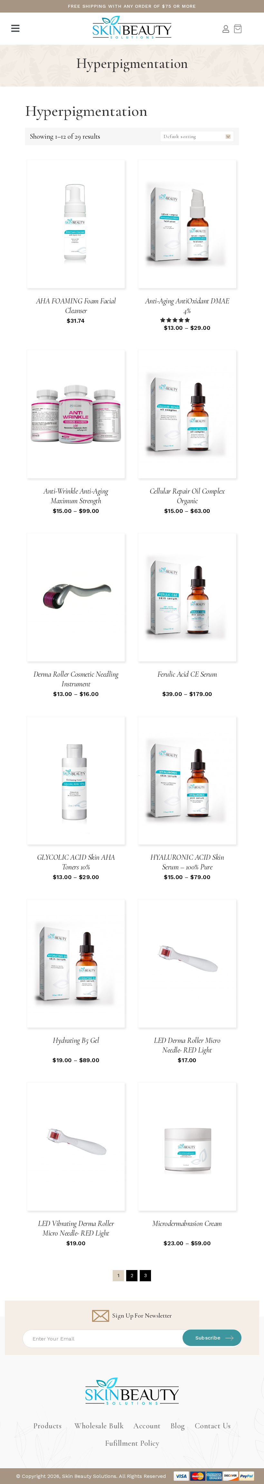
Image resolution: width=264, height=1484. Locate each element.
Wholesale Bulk (99, 1426)
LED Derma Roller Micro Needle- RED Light (187, 1045)
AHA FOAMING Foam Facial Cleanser (76, 305)
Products (47, 1426)
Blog (177, 1426)
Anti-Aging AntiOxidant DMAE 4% (187, 305)
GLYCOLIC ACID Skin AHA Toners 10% (76, 862)
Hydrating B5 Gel (76, 1040)
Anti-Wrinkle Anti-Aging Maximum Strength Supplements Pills (75, 501)
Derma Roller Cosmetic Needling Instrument (75, 679)
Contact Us (213, 1426)
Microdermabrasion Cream (187, 1223)
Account (147, 1426)
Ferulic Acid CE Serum (187, 674)
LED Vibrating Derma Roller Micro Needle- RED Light (76, 1228)
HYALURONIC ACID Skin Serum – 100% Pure (187, 862)
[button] (16, 29)
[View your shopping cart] (238, 29)
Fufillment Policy (132, 1443)
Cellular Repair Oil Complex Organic (187, 496)
